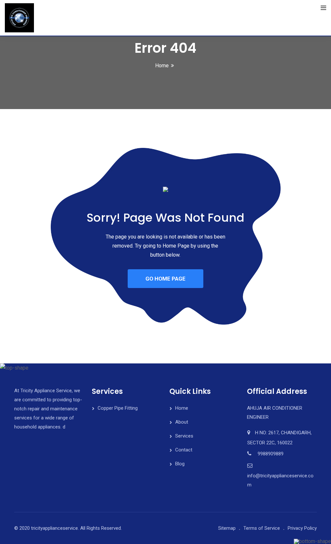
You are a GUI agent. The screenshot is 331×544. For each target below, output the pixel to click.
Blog (180, 464)
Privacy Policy (302, 528)
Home (162, 65)
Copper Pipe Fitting (118, 408)
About (181, 422)
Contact (183, 450)
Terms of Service (261, 528)
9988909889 (270, 454)
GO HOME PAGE (165, 278)
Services (184, 436)
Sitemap (227, 528)
